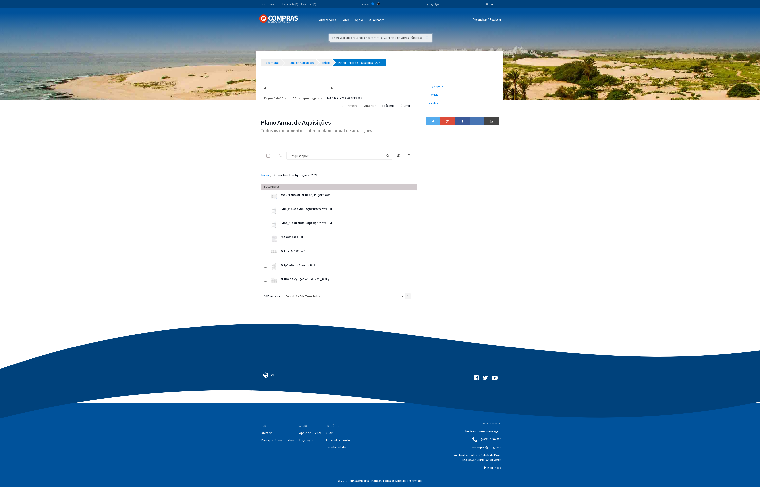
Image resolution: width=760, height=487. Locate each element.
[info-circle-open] (398, 156)
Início (265, 175)
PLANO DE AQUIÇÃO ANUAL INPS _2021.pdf (306, 279)
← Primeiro (350, 106)
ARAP (329, 433)
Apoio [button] (359, 20)
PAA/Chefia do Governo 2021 (298, 265)
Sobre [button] (346, 20)
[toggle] (274, 156)
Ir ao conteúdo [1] (270, 4)
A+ (437, 4)
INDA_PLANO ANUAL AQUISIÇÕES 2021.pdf (306, 209)
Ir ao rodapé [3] (308, 4)
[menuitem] (462, 86)
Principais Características (278, 440)
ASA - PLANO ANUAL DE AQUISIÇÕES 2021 (305, 195)
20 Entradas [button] (271, 296)
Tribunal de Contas (338, 440)
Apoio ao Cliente (310, 433)
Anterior (370, 106)
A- (428, 4)
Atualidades (376, 20)
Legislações (307, 440)
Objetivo (267, 433)
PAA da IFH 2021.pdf (293, 251)
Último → (407, 106)
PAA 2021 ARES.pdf (292, 237)
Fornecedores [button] (327, 20)
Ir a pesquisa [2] (290, 4)
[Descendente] (281, 156)
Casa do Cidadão (336, 447)
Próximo (388, 106)
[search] (387, 156)
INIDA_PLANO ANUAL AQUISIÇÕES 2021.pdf (307, 223)
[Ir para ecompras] (278, 18)
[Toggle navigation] (303, 20)
